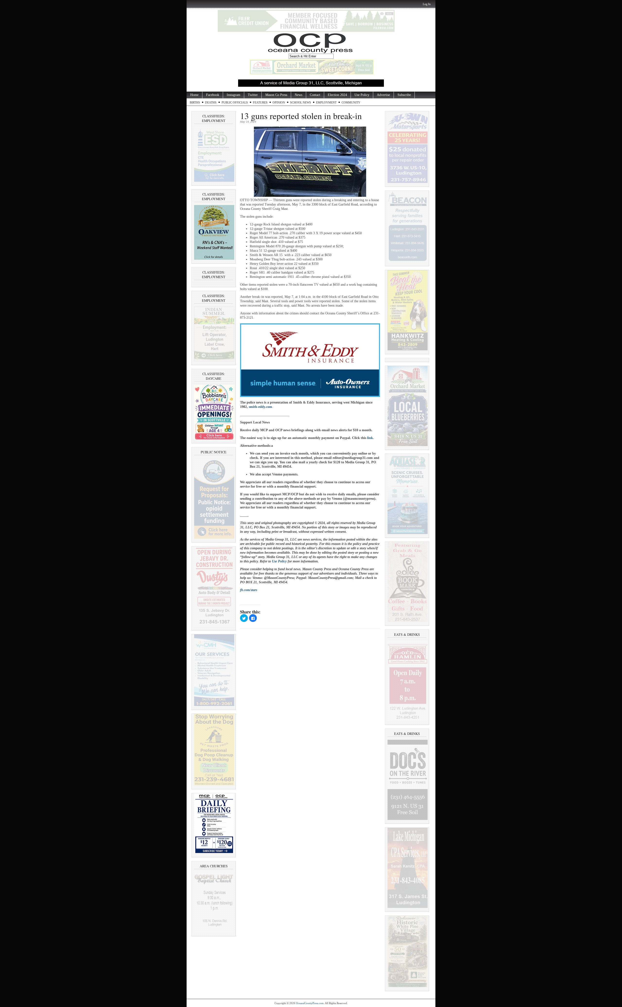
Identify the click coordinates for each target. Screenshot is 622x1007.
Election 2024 (337, 95)
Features (260, 102)
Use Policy (361, 95)
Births (195, 102)
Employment (326, 102)
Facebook (212, 95)
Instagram (233, 95)
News (298, 95)
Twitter (253, 95)
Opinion (279, 102)
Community (351, 102)
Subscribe (404, 95)
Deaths (210, 102)
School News (300, 102)
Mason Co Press (276, 95)
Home (194, 95)
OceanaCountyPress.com (310, 1003)
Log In (427, 4)
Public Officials (235, 102)
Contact (315, 95)
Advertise (383, 95)
